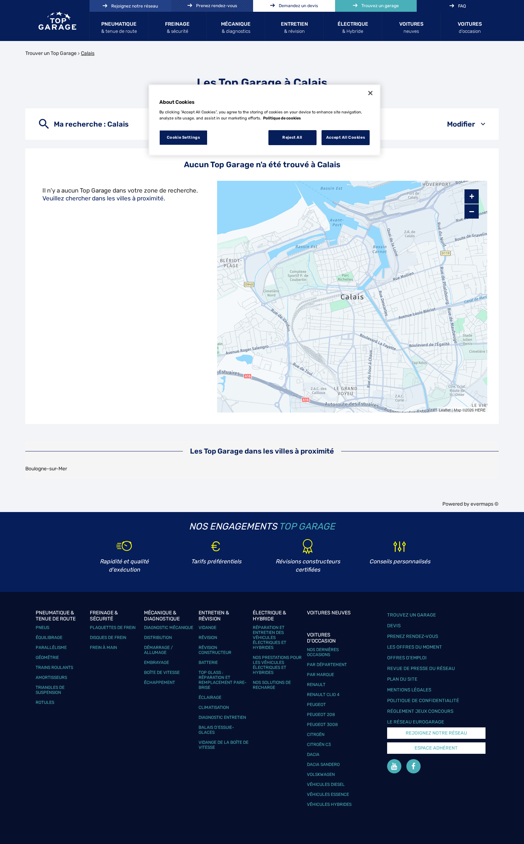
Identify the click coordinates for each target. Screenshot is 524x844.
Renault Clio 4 (323, 694)
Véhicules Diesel (326, 784)
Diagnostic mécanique (168, 627)
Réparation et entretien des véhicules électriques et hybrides (269, 637)
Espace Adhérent (436, 748)
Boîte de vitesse (162, 672)
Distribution (158, 637)
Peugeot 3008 (322, 724)
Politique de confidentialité (423, 700)
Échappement (159, 682)
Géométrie (47, 657)
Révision (208, 637)
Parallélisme (51, 647)
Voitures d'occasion (321, 638)
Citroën (315, 734)
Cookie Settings (183, 137)
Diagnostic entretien (222, 717)
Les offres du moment (414, 647)
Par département (327, 664)
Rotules (45, 702)
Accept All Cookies (345, 137)
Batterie (208, 662)
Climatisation (214, 707)
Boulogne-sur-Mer (46, 469)
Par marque (320, 674)
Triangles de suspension (50, 690)
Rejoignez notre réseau (436, 733)
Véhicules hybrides (329, 804)
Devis (394, 625)
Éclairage (210, 697)
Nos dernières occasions (323, 652)
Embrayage (156, 662)
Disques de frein (108, 637)
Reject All (292, 137)
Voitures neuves (329, 613)
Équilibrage (49, 637)
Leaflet (445, 410)
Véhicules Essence (328, 794)
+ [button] (471, 196)
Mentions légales (409, 689)
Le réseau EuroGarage (415, 722)
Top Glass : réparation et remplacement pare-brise (223, 680)
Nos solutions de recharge (272, 685)
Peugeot (316, 704)
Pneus (42, 627)
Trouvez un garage (411, 615)
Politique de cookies (282, 118)
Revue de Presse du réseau (421, 668)
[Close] (370, 93)
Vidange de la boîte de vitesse (223, 745)
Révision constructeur (215, 650)
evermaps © (485, 504)
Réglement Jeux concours (420, 711)
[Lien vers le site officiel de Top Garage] (57, 20)
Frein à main (103, 647)
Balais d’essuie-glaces (216, 730)
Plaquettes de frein (112, 627)
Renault (316, 684)
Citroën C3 (319, 744)
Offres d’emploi (407, 657)
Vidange (207, 627)
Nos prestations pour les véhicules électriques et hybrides (277, 665)
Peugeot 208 (321, 714)
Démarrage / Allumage (158, 650)
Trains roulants (54, 667)
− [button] (471, 211)
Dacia (313, 754)
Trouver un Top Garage (51, 53)
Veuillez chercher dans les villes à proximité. (103, 198)
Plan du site (402, 679)
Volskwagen (321, 774)
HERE (480, 410)
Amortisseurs (51, 677)
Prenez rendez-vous (412, 636)
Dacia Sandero (323, 764)
